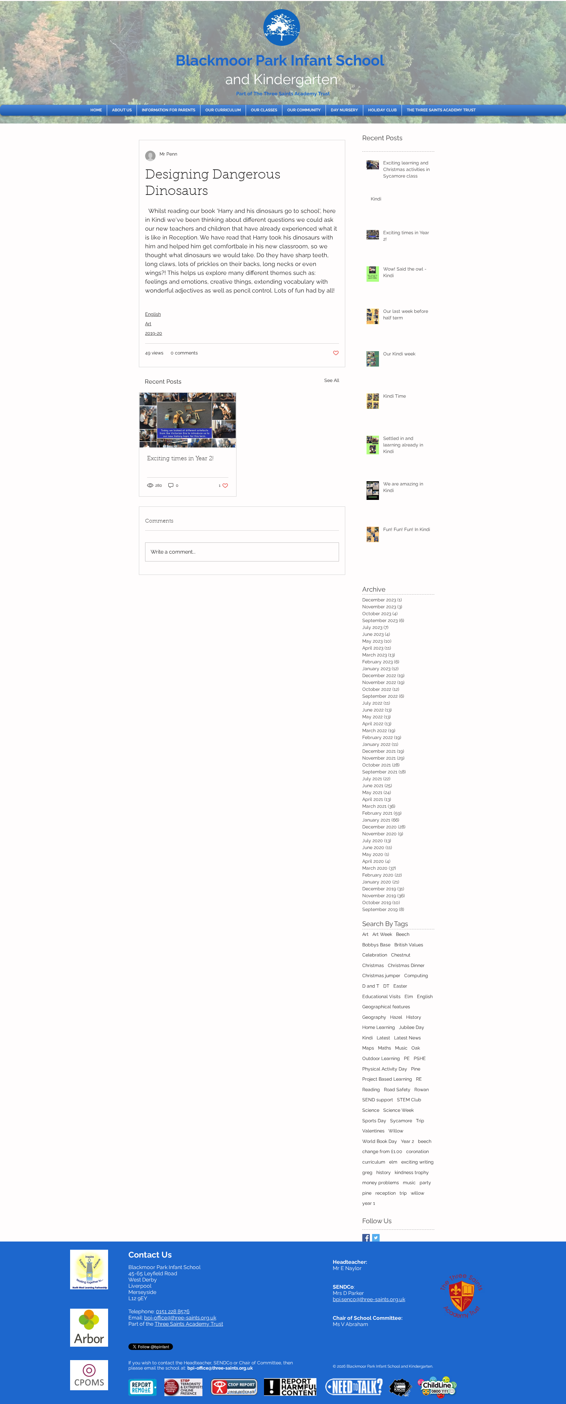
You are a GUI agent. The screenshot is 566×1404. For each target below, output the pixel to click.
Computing (416, 975)
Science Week (398, 1110)
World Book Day (379, 1141)
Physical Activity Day (384, 1069)
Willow (395, 1130)
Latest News (407, 1037)
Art (148, 323)
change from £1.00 (382, 1151)
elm (393, 1162)
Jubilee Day (411, 1027)
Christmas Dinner (406, 965)
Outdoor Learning (381, 1058)
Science (370, 1110)
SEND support (377, 1099)
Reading (371, 1089)
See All (331, 380)
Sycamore (401, 1120)
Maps (368, 1048)
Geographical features (386, 1006)
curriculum (373, 1162)
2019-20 (153, 333)
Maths (384, 1048)
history (383, 1172)
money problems (380, 1182)
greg (367, 1172)
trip (403, 1193)
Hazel (396, 1017)
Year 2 (407, 1141)
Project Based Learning (387, 1079)
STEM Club (409, 1099)
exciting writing (417, 1162)
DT (386, 986)
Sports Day (374, 1120)
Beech (402, 934)
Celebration (374, 955)
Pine (415, 1069)
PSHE (420, 1058)
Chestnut (400, 955)
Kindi (367, 1037)
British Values (408, 944)
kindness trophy (412, 1172)
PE (407, 1058)
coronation (417, 1151)
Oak (415, 1048)
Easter (400, 986)
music (409, 1182)
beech (424, 1141)
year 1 (368, 1203)
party (425, 1182)
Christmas (373, 965)
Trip (420, 1120)
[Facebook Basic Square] (366, 1238)
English (153, 314)
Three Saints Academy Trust (189, 1324)
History (413, 1017)
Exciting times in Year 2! (180, 459)
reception (385, 1193)
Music (401, 1048)
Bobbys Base (376, 944)
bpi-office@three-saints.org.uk (180, 1318)
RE (419, 1079)
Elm (409, 996)
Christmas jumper (381, 975)
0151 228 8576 (173, 1311)
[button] (122, 110)
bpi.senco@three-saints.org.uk (369, 1299)
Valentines (373, 1130)
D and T (370, 986)
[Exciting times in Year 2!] (187, 420)
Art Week (382, 934)
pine (366, 1193)
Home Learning (378, 1027)
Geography (374, 1017)
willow (417, 1193)
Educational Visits (381, 996)
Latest (383, 1037)
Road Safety (397, 1089)
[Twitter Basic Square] (376, 1238)
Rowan (421, 1089)
